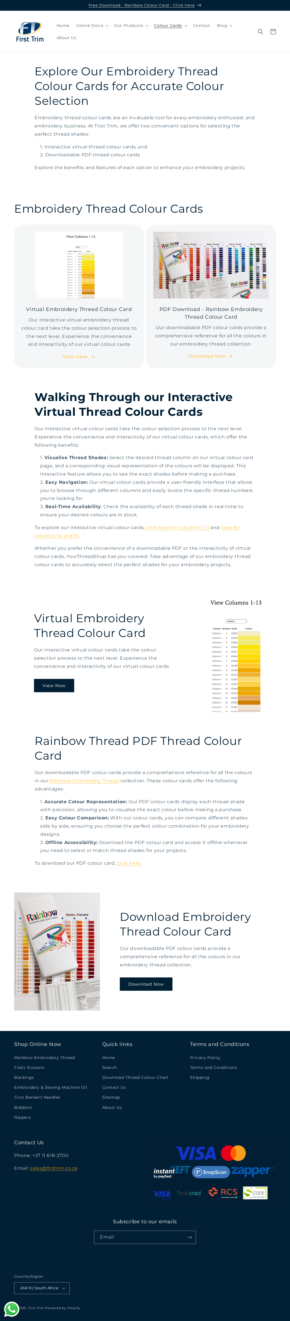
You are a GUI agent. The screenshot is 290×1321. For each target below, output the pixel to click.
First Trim (36, 1308)
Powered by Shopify (62, 1308)
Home (108, 1057)
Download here (207, 356)
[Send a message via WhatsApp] (12, 1309)
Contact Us (114, 1087)
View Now (54, 685)
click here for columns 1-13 (177, 527)
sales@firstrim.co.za (53, 1168)
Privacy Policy (205, 1057)
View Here (75, 356)
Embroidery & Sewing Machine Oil (50, 1087)
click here (128, 863)
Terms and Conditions (213, 1067)
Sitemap (111, 1097)
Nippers (22, 1117)
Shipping (199, 1077)
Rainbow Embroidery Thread (84, 780)
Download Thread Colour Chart (135, 1077)
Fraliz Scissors (29, 1067)
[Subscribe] (189, 1237)
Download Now (146, 984)
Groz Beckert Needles (37, 1097)
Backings (24, 1077)
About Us (112, 1107)
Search (109, 1067)
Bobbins (23, 1107)
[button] (92, 25)
